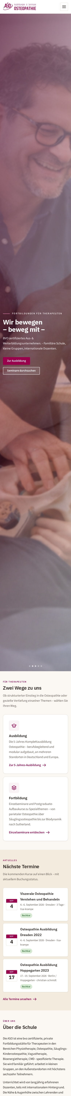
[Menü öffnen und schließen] (64, 7)
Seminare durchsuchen (21, 371)
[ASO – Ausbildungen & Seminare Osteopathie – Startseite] (19, 6)
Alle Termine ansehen (17, 999)
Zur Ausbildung (16, 361)
